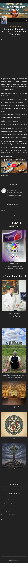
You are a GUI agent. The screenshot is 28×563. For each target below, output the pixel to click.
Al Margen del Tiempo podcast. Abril (9, 502)
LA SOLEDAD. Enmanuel (13, 514)
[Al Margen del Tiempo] (4, 20)
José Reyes (3, 514)
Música (9, 26)
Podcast (14, 26)
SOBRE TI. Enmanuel (5, 496)
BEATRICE (8, 511)
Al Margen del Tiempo (14, 9)
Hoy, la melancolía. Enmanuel (7, 499)
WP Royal (17, 560)
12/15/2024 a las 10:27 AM (11, 190)
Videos (19, 26)
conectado (14, 209)
